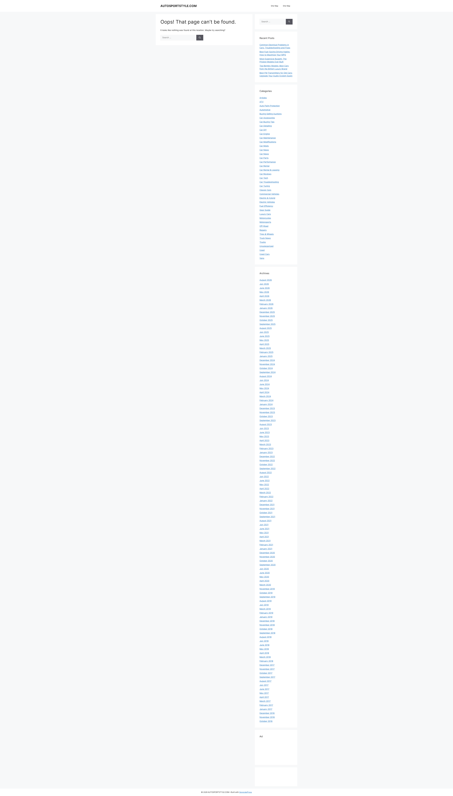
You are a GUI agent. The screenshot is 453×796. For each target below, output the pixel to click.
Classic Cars (265, 190)
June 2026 (265, 288)
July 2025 (264, 332)
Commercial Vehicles (269, 194)
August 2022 (266, 472)
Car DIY (263, 130)
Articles (263, 98)
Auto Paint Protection (270, 106)
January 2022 (266, 500)
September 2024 (268, 372)
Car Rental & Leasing (269, 170)
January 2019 (266, 617)
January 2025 (266, 356)
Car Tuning (265, 186)
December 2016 (267, 713)
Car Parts (264, 158)
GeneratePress (245, 792)
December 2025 (267, 312)
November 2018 (267, 625)
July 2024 (264, 380)
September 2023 (268, 420)
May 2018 (264, 649)
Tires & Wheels (267, 234)
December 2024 (267, 360)
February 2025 (266, 352)
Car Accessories (267, 118)
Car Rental (264, 166)
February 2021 (266, 545)
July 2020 (264, 569)
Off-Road (264, 226)
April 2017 (264, 697)
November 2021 (267, 508)
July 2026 (264, 284)
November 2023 (267, 412)
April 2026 (264, 296)
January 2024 (266, 404)
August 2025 (266, 328)
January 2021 (266, 549)
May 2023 (264, 436)
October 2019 (266, 593)
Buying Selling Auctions (271, 114)
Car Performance (268, 162)
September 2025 (267, 324)
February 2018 (266, 661)
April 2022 (264, 488)
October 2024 (266, 368)
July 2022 (264, 476)
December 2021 (267, 504)
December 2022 (267, 456)
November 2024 (267, 364)
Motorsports (265, 222)
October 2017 (266, 673)
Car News (264, 150)
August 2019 (266, 601)
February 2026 (266, 304)
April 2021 (264, 537)
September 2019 (267, 597)
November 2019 (267, 589)
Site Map (274, 6)
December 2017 (267, 665)
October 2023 (266, 416)
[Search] (199, 37)
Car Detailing (266, 126)
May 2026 (264, 292)
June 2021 (264, 529)
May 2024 (264, 388)
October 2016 (266, 721)
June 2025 (265, 336)
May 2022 (264, 484)
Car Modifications (268, 142)
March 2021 (265, 541)
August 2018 (265, 637)
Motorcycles (265, 218)
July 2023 (264, 428)
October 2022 (266, 464)
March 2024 (265, 396)
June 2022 (265, 480)
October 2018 (266, 629)
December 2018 (267, 621)
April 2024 (264, 392)
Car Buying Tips (267, 122)
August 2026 (266, 280)
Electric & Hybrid (267, 198)
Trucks (263, 242)
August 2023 (266, 424)
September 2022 (267, 468)
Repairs (263, 230)
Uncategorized (266, 246)
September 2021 (267, 516)
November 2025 (267, 316)
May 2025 (264, 340)
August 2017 (265, 681)
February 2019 (266, 613)
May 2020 (264, 577)
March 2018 (265, 657)
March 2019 (265, 609)
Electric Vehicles (267, 202)
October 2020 (266, 561)
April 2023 (264, 440)
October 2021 (266, 512)
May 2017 (264, 693)
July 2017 (264, 685)
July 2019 (264, 605)
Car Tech (264, 178)
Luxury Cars (265, 214)
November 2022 (267, 460)
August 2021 (265, 520)
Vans (262, 258)
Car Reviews (265, 174)
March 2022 (265, 492)
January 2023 (266, 452)
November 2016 (267, 717)
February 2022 (266, 496)
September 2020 (268, 565)
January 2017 (266, 709)
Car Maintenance (268, 138)
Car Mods (264, 146)
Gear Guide (265, 210)
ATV (262, 102)
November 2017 (267, 669)
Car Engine (265, 134)
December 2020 (267, 553)
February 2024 (266, 400)
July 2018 (264, 641)
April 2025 (264, 344)
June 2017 (264, 689)
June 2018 (264, 645)
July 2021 (264, 525)
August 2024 (266, 376)
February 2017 (266, 705)
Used (262, 250)
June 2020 (265, 573)
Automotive (265, 110)
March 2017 (265, 701)
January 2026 (266, 308)
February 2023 (266, 448)
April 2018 (264, 653)
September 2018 (267, 633)
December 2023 (267, 408)
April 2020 (264, 581)
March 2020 (265, 585)
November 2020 (267, 557)
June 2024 (265, 384)
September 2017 (267, 677)
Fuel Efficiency (266, 206)
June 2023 (265, 432)
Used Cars (265, 254)
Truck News (265, 238)
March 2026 (265, 300)
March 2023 (265, 444)
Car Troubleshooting (269, 182)
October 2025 (266, 320)
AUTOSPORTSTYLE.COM (178, 6)
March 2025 (265, 348)
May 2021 (264, 533)
